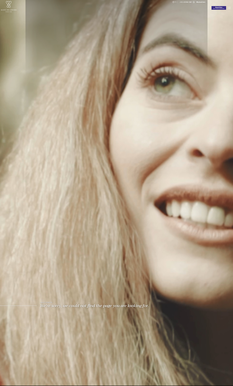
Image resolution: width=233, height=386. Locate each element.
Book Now (218, 7)
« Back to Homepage (46, 302)
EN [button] (175, 2)
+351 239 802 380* (186, 2)
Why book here (200, 2)
